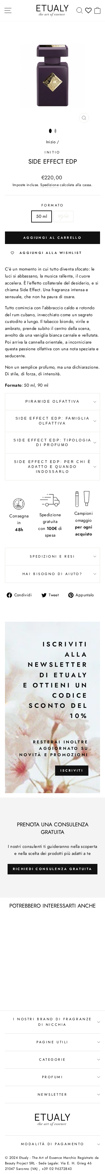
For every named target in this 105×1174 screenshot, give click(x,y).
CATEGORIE (52, 1059)
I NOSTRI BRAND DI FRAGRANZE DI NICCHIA (52, 1021)
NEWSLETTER (52, 1094)
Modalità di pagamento (52, 1143)
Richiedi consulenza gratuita (52, 869)
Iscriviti (71, 770)
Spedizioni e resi (52, 556)
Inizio (51, 142)
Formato (52, 205)
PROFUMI (52, 1076)
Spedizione (49, 185)
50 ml (41, 216)
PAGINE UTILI (52, 1041)
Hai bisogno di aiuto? (52, 573)
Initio (52, 152)
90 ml (63, 216)
